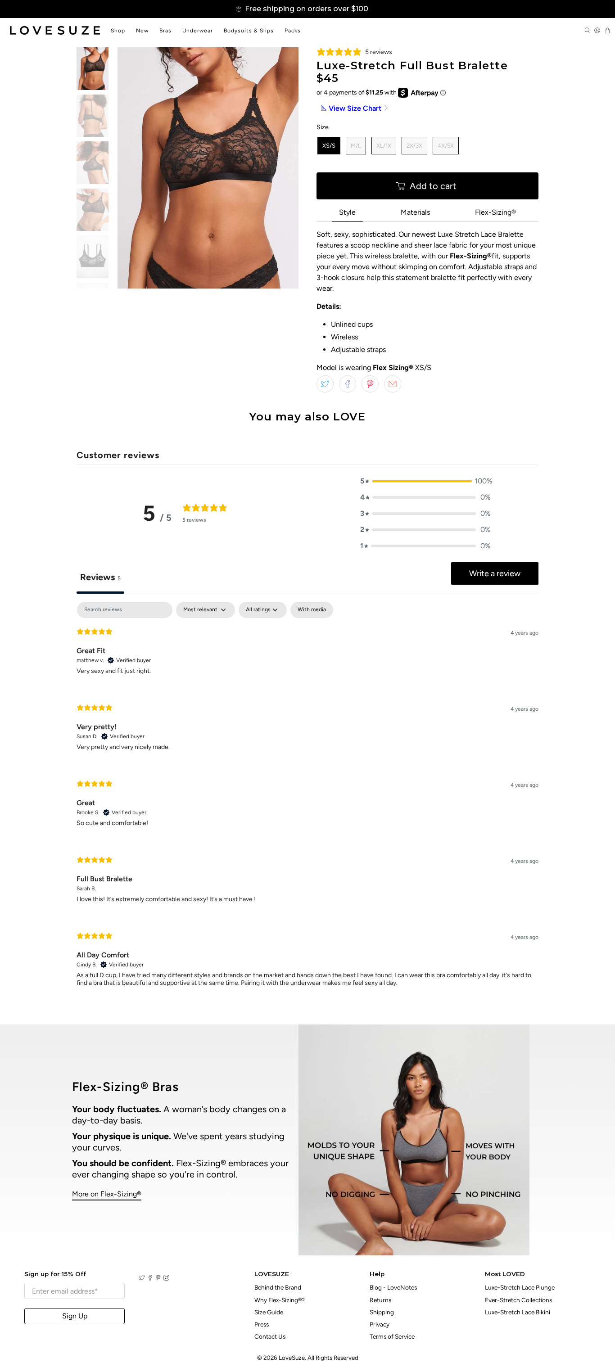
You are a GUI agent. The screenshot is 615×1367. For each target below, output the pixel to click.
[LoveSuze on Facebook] (150, 1278)
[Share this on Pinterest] (370, 384)
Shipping (382, 1312)
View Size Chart (355, 108)
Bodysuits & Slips (249, 30)
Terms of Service (392, 1336)
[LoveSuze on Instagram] (166, 1278)
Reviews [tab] (100, 577)
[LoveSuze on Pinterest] (158, 1278)
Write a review (494, 573)
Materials (415, 212)
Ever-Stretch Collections (518, 1300)
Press (261, 1324)
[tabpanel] (307, 801)
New (142, 30)
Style (347, 212)
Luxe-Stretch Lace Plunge (520, 1287)
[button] (425, 481)
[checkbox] (311, 610)
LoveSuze (292, 1357)
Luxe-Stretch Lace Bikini (517, 1312)
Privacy (379, 1324)
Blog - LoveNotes (393, 1287)
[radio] (328, 146)
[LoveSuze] (55, 30)
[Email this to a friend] (392, 384)
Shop (118, 30)
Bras (165, 30)
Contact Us (269, 1336)
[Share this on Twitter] (325, 384)
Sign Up (74, 1316)
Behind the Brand (277, 1287)
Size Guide (268, 1312)
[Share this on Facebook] (347, 384)
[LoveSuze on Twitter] (142, 1278)
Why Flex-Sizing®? (279, 1300)
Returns (380, 1300)
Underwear (197, 30)
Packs (293, 30)
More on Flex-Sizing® (106, 1194)
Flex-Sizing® (495, 212)
